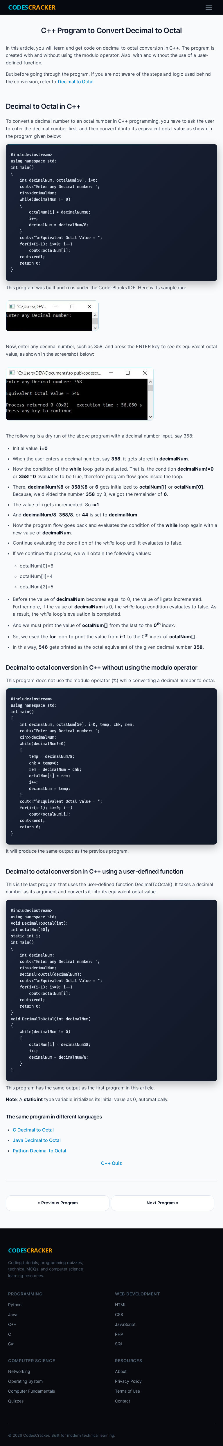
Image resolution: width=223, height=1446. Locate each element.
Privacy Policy (128, 1381)
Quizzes (16, 1400)
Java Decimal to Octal (37, 1140)
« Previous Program (57, 1202)
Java (12, 1314)
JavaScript (125, 1324)
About (121, 1371)
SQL (119, 1343)
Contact (122, 1400)
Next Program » (163, 1202)
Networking (19, 1371)
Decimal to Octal (75, 81)
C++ (12, 1324)
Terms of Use (127, 1391)
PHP (119, 1334)
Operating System (25, 1381)
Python (14, 1304)
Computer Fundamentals (31, 1391)
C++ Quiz (111, 1163)
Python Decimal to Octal (39, 1151)
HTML (121, 1304)
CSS (119, 1314)
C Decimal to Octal (33, 1130)
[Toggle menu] (209, 7)
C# (11, 1343)
